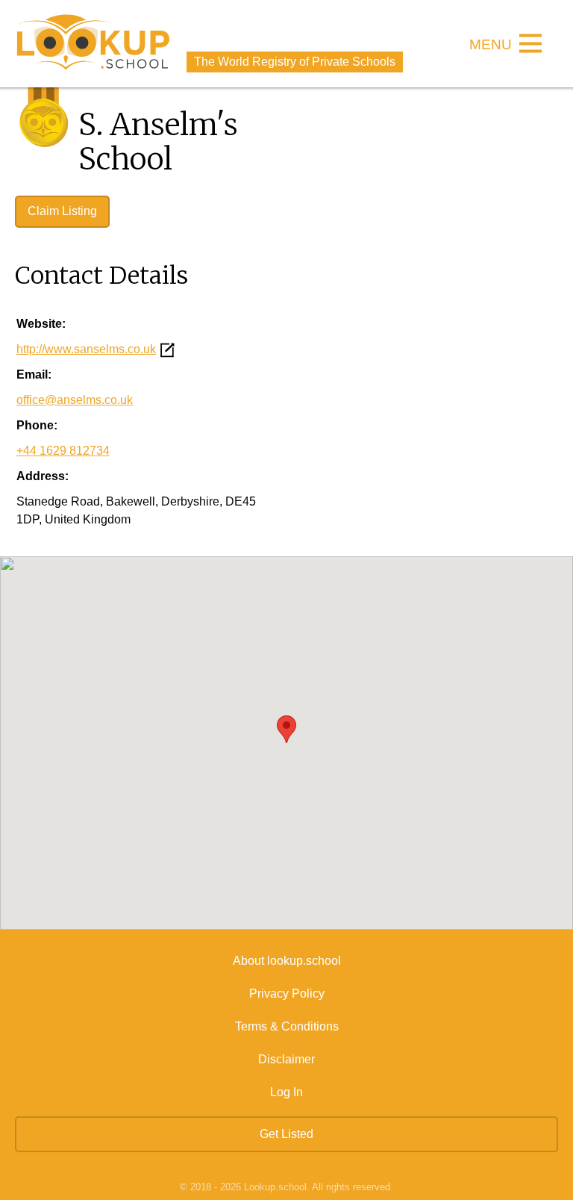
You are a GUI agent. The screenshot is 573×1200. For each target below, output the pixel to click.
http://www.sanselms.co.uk (86, 349)
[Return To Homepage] (93, 43)
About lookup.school (287, 960)
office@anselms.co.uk (74, 400)
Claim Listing (62, 211)
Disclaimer (286, 1059)
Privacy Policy (287, 993)
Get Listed (286, 1134)
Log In (286, 1092)
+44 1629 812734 (63, 450)
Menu (490, 45)
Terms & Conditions (287, 1026)
